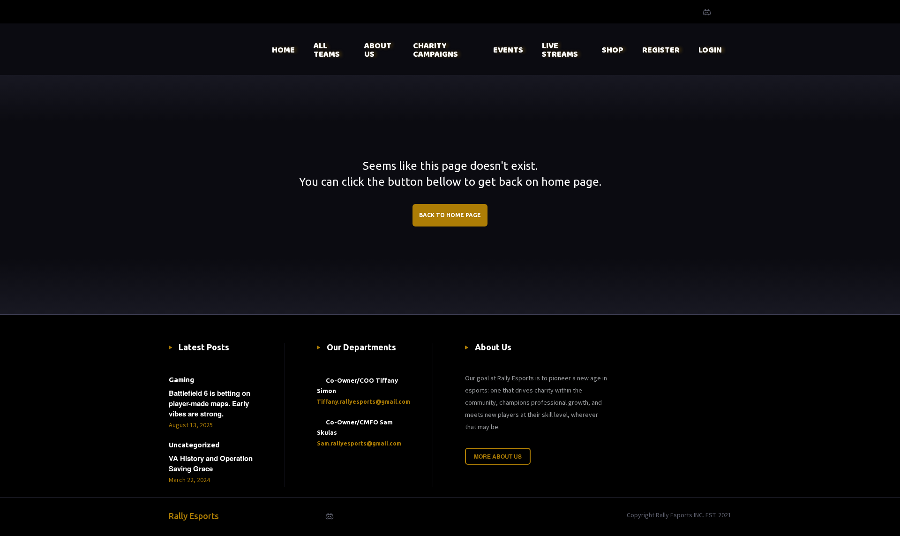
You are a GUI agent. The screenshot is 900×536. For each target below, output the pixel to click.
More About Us (498, 456)
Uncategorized (194, 445)
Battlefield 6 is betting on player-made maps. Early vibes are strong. (209, 403)
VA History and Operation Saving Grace (211, 463)
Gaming (181, 380)
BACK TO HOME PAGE (450, 215)
